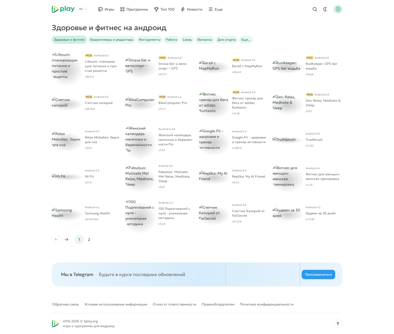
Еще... (246, 39)
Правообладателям (218, 304)
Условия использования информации (115, 304)
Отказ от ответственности (174, 304)
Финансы (204, 39)
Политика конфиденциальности (266, 304)
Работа (171, 39)
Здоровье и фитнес (69, 39)
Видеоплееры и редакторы (111, 39)
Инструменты (149, 39)
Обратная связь (65, 304)
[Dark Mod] (325, 9)
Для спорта (227, 39)
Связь (187, 39)
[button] (337, 323)
